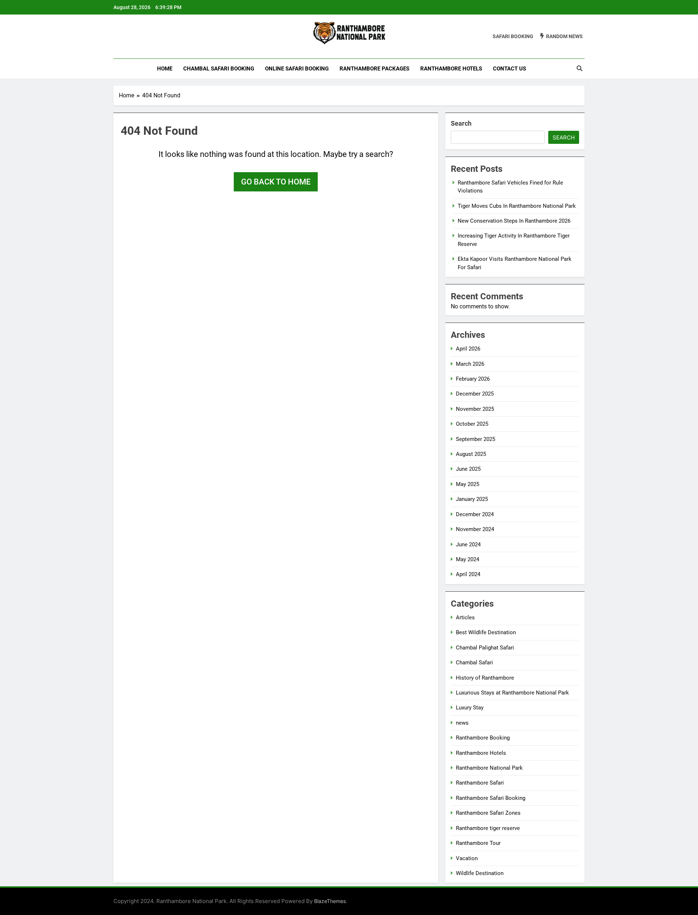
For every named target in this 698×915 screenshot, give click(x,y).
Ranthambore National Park (489, 768)
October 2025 (472, 424)
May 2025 (467, 484)
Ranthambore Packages (374, 68)
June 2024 (468, 544)
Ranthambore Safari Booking (490, 798)
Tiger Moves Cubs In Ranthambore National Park (517, 206)
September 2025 (475, 439)
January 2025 (472, 499)
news (462, 723)
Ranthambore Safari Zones (488, 813)
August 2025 (471, 454)
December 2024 (475, 514)
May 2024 (467, 559)
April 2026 (468, 348)
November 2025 (475, 409)
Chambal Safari (474, 662)
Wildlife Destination (480, 873)
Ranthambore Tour (478, 843)
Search (461, 123)
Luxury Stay (470, 707)
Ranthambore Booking (483, 737)
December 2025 (475, 393)
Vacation (467, 858)
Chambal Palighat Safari (485, 647)
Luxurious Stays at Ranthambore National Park (512, 692)
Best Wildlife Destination (486, 632)
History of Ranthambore (485, 678)
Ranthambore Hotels (451, 68)
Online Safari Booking (297, 68)
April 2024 (468, 574)
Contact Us (509, 68)
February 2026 (473, 379)
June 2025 (468, 469)
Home (164, 68)
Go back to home (275, 181)
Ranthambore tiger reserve (488, 828)
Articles (465, 617)
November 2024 (475, 529)
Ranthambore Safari (480, 783)
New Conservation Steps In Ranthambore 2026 (514, 221)
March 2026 (470, 364)
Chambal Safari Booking (218, 68)
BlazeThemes (330, 901)
